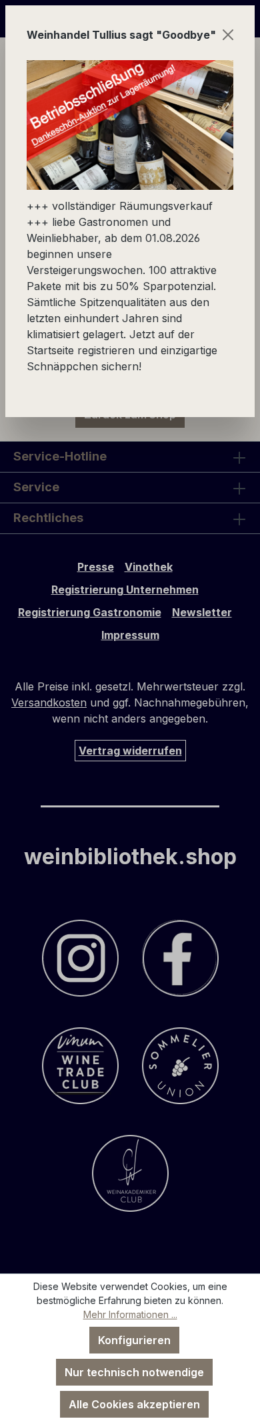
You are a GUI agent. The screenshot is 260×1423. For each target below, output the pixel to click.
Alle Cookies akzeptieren (134, 1404)
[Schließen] (228, 34)
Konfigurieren (134, 1340)
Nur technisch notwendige (134, 1372)
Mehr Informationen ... (130, 1314)
